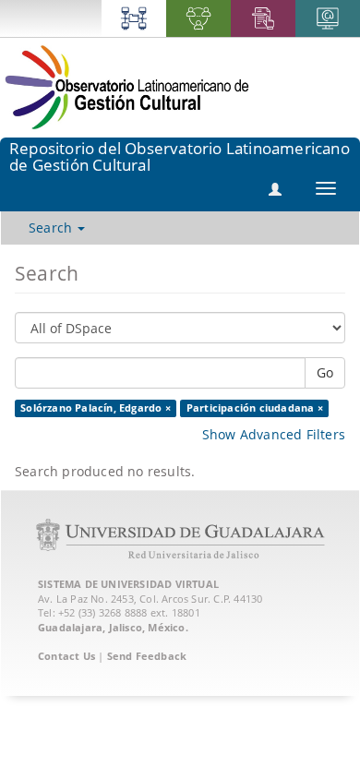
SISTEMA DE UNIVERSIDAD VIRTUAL (128, 584)
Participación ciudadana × (254, 407)
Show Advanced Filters (273, 434)
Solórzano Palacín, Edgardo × (95, 407)
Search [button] (52, 227)
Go (325, 372)
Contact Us (66, 656)
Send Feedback (147, 656)
